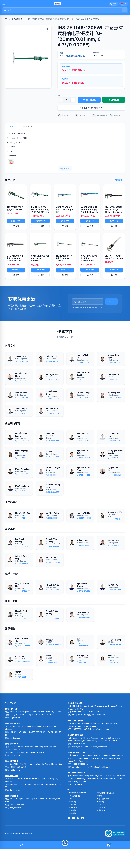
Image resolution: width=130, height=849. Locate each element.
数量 (59, 95)
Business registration (77, 793)
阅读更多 (63, 168)
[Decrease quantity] (60, 100)
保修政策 (72, 810)
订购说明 (101, 804)
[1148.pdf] (11, 163)
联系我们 (101, 802)
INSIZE (63, 56)
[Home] (6, 19)
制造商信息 (27, 126)
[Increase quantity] (73, 100)
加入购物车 (91, 100)
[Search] (124, 10)
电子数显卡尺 (17, 19)
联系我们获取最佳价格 (93, 108)
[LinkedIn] (82, 818)
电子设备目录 (103, 799)
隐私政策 (99, 308)
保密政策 (72, 813)
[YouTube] (73, 818)
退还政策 (101, 810)
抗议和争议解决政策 (106, 793)
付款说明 (72, 802)
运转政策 (101, 807)
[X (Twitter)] (78, 818)
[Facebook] (69, 818)
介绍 (70, 799)
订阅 (112, 301)
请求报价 (115, 100)
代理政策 (72, 804)
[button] (28, 56)
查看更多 (118, 180)
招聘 (100, 796)
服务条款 (91, 308)
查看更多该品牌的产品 (76, 56)
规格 (13, 126)
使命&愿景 (73, 807)
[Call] (65, 845)
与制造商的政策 (75, 796)
